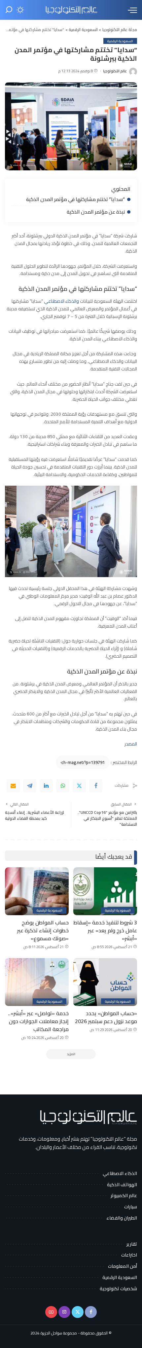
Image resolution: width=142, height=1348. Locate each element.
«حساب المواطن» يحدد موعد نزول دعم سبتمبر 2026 (106, 1017)
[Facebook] (95, 785)
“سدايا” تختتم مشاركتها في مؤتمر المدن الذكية (75, 199)
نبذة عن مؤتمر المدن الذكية (95, 212)
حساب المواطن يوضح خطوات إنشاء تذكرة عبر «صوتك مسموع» (43, 930)
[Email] (13, 785)
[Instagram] (64, 1312)
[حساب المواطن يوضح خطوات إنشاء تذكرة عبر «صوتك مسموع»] (37, 891)
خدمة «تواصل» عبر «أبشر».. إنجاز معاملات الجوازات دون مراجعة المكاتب (38, 1021)
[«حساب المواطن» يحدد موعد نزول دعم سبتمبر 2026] (105, 982)
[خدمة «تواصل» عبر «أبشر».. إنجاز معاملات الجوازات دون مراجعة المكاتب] (37, 982)
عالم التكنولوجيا (115, 71)
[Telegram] (29, 785)
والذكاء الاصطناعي (61, 301)
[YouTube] (51, 1312)
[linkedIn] (46, 785)
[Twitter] (79, 785)
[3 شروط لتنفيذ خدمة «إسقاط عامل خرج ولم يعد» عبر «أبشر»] (105, 891)
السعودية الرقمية (120, 41)
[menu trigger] (130, 10)
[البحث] (9, 10)
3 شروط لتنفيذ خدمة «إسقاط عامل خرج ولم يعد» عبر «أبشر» (105, 930)
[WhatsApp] (62, 785)
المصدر (130, 744)
